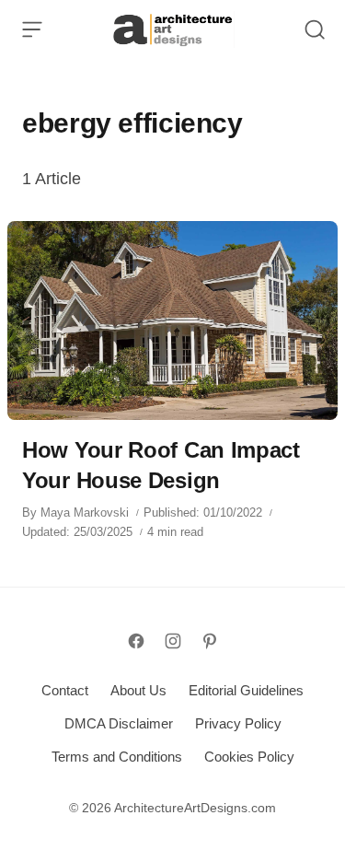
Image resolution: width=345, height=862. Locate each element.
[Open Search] (314, 29)
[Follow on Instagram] (173, 641)
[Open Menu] (32, 29)
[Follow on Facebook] (136, 641)
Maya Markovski (84, 512)
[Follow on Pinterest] (209, 641)
